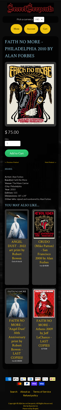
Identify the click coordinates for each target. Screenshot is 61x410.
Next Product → (50, 162)
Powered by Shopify (30, 409)
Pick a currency (25, 19)
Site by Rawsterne (30, 406)
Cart (45, 28)
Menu (16, 28)
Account (31, 28)
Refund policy (30, 395)
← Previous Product (12, 162)
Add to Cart (17, 153)
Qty (7, 139)
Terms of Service (42, 391)
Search (13, 391)
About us (25, 391)
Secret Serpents (29, 403)
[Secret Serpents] (30, 11)
